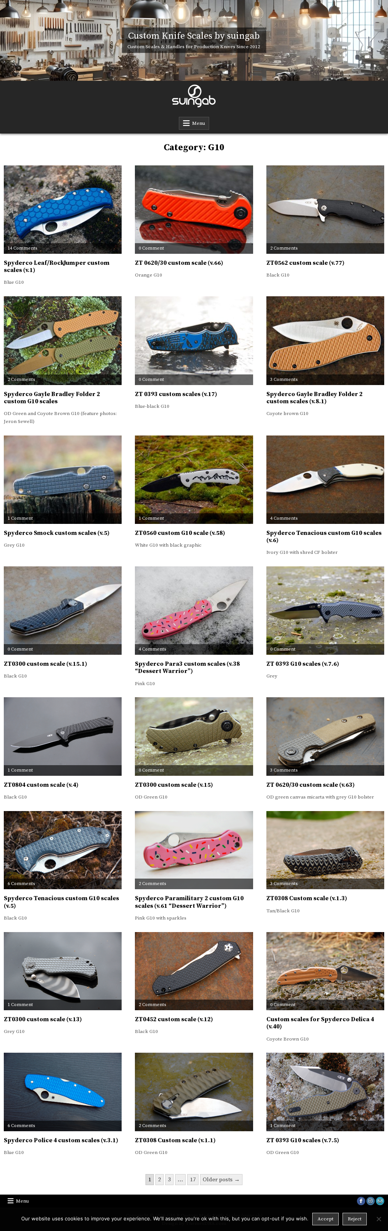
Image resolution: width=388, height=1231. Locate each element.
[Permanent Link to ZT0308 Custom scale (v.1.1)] (194, 1092)
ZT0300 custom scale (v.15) (174, 785)
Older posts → (221, 1179)
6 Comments (21, 884)
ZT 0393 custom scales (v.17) (176, 394)
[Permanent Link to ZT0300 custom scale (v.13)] (63, 971)
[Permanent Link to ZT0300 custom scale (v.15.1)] (63, 610)
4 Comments (283, 518)
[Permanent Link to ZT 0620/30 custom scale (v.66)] (194, 209)
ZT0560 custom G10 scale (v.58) (180, 533)
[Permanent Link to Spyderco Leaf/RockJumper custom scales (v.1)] (63, 209)
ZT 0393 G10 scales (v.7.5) (302, 1140)
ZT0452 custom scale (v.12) (174, 1019)
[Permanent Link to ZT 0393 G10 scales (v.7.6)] (325, 610)
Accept (325, 1219)
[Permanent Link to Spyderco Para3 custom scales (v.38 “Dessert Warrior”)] (194, 610)
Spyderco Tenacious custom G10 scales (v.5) (61, 902)
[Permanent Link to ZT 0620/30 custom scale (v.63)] (325, 736)
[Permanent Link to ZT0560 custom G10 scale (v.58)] (194, 479)
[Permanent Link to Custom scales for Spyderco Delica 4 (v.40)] (325, 971)
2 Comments (283, 248)
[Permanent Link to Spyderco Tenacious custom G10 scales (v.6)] (325, 479)
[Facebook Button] (361, 1201)
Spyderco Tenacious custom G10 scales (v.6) (324, 536)
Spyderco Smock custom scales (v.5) (57, 533)
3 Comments (283, 379)
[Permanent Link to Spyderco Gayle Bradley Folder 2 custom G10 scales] (63, 340)
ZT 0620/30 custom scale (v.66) (179, 263)
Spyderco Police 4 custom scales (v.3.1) (61, 1140)
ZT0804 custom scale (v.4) (41, 785)
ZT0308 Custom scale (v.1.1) (175, 1140)
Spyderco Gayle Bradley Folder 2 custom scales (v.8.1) (314, 397)
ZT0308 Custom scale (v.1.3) (306, 898)
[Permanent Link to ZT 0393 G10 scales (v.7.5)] (325, 1092)
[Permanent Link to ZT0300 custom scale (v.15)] (194, 736)
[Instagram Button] (370, 1201)
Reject (354, 1219)
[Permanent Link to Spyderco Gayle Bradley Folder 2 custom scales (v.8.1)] (325, 340)
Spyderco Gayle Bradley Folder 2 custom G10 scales (52, 397)
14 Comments (22, 248)
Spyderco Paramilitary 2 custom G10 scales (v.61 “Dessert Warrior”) (189, 902)
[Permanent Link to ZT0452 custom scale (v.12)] (194, 971)
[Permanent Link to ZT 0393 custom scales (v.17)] (194, 340)
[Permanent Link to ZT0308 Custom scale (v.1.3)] (325, 850)
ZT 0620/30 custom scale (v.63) (310, 785)
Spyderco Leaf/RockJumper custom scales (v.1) (57, 266)
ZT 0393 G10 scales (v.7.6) (302, 664)
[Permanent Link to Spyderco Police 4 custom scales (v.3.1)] (63, 1092)
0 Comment (151, 248)
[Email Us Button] (380, 1201)
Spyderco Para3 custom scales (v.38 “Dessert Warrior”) (187, 667)
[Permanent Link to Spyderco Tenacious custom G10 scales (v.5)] (63, 850)
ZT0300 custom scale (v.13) (43, 1019)
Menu (198, 123)
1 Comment (20, 518)
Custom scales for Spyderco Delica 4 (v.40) (320, 1023)
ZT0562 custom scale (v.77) (305, 263)
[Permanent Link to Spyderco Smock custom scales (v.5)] (63, 479)
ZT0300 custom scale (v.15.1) (45, 664)
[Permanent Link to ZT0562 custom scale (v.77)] (325, 209)
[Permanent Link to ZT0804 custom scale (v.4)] (63, 736)
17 (193, 1179)
